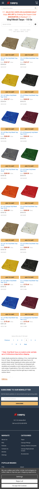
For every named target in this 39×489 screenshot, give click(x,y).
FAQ (3, 442)
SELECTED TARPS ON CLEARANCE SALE (21, 12)
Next (25, 344)
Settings (19, 476)
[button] (35, 24)
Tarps (22, 439)
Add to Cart (9, 55)
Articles (4, 452)
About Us (4, 439)
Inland (22, 467)
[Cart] (36, 2)
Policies (4, 445)
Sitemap (4, 455)
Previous (7, 340)
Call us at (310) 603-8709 (19, 423)
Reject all (19, 481)
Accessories (25, 454)
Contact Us (5, 449)
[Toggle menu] (3, 3)
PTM (3, 467)
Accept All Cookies (19, 486)
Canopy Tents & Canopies (28, 445)
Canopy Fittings (25, 442)
